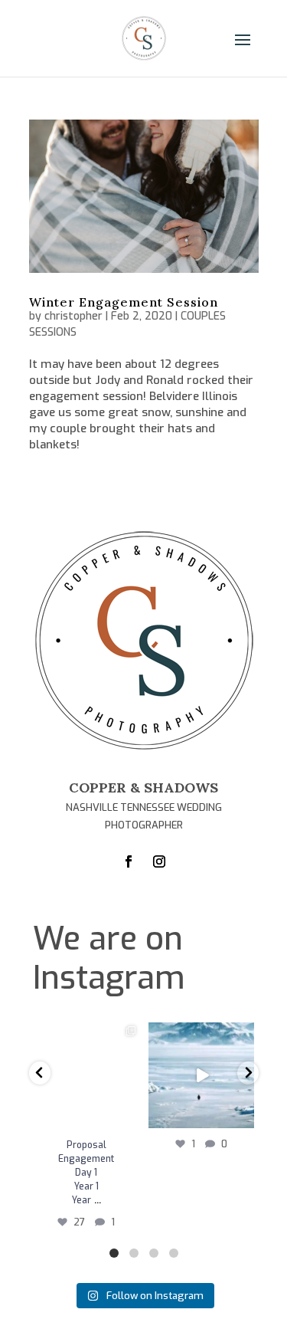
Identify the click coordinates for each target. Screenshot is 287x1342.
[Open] (86, 1075)
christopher (73, 316)
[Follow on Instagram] (159, 861)
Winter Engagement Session (123, 302)
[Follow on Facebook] (128, 861)
